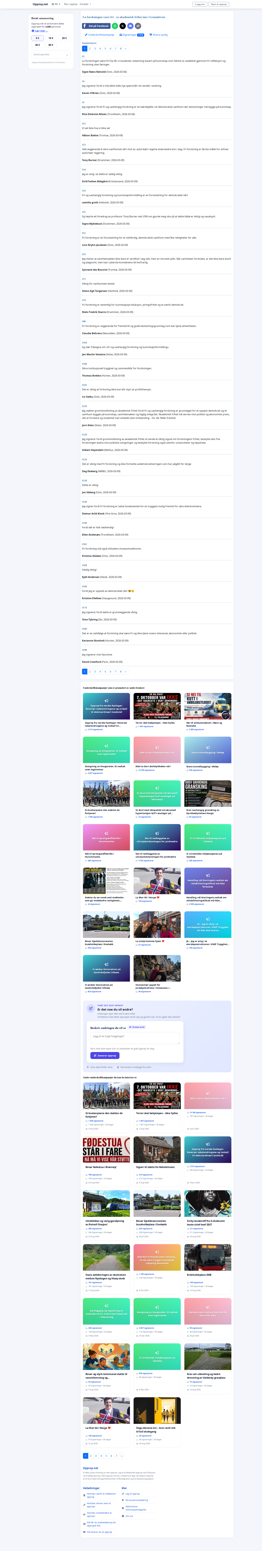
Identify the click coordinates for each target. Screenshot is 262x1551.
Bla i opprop (70, 4)
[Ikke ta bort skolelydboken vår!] (157, 755)
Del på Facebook (99, 26)
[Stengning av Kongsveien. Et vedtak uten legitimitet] (106, 757)
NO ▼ (58, 4)
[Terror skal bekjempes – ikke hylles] (157, 711)
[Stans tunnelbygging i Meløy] (207, 755)
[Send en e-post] (130, 26)
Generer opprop (107, 1055)
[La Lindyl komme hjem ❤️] (157, 929)
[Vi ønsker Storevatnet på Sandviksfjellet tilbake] (106, 975)
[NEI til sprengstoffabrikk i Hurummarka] (106, 844)
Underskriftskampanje (101, 34)
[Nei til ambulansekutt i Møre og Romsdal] (207, 713)
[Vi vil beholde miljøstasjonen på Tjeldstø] (207, 844)
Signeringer (132, 34)
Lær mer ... (41, 30)
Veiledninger (91, 1488)
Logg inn (200, 4)
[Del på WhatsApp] (115, 26)
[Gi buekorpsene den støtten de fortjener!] (106, 800)
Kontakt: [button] (84, 4)
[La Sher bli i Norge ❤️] (157, 886)
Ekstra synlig (160, 34)
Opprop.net (40, 4)
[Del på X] (122, 26)
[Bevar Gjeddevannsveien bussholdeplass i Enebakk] (106, 931)
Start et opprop (219, 4)
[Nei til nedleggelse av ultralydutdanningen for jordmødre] (157, 844)
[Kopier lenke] (138, 26)
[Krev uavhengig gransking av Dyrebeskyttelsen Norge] (207, 800)
